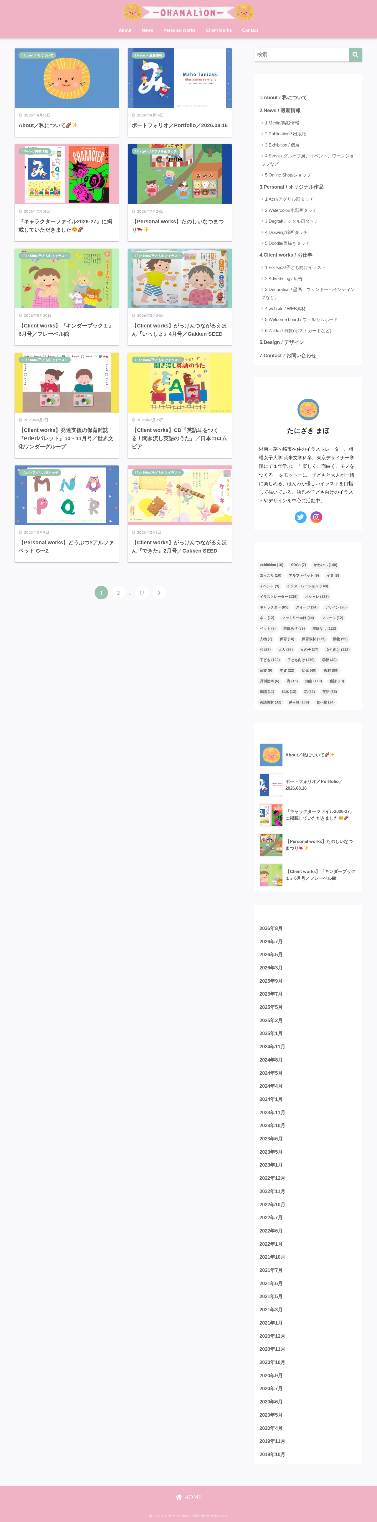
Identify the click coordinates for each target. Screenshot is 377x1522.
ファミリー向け (298, 618)
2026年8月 (271, 928)
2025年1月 (271, 1033)
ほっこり (270, 575)
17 (142, 592)
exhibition (271, 565)
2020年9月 (271, 1375)
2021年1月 (271, 1323)
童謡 (267, 692)
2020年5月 (271, 1415)
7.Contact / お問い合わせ (287, 355)
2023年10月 (272, 1125)
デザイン (336, 607)
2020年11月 (272, 1349)
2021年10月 (272, 1257)
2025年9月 (271, 981)
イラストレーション (307, 586)
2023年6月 (271, 1139)
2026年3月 (271, 968)
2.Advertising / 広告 (283, 278)
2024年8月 (271, 1060)
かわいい (325, 565)
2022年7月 (271, 1217)
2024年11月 (272, 1046)
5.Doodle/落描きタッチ (287, 243)
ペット (268, 628)
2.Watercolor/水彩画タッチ (291, 210)
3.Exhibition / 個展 (282, 144)
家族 (266, 670)
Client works (219, 30)
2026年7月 (271, 941)
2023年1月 (271, 1165)
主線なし (324, 628)
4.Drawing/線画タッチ (286, 232)
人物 (266, 639)
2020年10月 (272, 1362)
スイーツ (307, 607)
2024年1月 (271, 1099)
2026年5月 (271, 954)
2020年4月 (271, 1428)
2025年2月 (271, 1020)
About (125, 30)
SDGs (298, 565)
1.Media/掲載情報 (35, 151)
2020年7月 (271, 1388)
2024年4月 (271, 1086)
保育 (287, 639)
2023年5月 (271, 1152)
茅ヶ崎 (299, 702)
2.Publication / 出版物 (285, 133)
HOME (192, 1497)
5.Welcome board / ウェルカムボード (301, 319)
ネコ (267, 618)
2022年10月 (272, 1204)
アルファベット (304, 575)
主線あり (294, 628)
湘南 (313, 681)
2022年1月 (271, 1244)
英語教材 (270, 702)
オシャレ (317, 597)
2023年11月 (272, 1112)
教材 (331, 670)
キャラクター (274, 607)
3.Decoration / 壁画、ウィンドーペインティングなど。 (308, 293)
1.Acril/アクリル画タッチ (40, 472)
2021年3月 (271, 1310)
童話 (337, 681)
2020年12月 (272, 1336)
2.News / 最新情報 (148, 55)
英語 (330, 692)
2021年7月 (271, 1270)
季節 (329, 660)
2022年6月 (271, 1231)
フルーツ (332, 618)
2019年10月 (272, 1454)
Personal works (179, 30)
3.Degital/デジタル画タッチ (156, 151)
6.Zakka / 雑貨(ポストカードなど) (298, 330)
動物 (340, 639)
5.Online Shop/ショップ (288, 174)
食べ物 (326, 702)
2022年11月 (272, 1191)
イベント (269, 586)
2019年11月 (272, 1441)
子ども (270, 660)
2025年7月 (271, 994)
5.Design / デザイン (281, 342)
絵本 (289, 692)
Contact (250, 30)
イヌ (333, 575)
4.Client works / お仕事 (285, 255)
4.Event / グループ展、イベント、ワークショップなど (307, 159)
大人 (285, 650)
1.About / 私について (37, 55)
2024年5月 (271, 1073)
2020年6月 (271, 1402)
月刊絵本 (269, 681)
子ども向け (301, 660)
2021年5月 (271, 1296)
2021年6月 (271, 1283)
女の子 (309, 650)
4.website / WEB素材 (285, 308)
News (147, 30)
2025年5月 (271, 1007)
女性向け (338, 650)
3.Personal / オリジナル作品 (291, 187)
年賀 (287, 670)
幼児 (309, 670)
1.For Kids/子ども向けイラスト (45, 256)
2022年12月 (272, 1178)
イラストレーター (278, 597)
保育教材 (313, 639)
